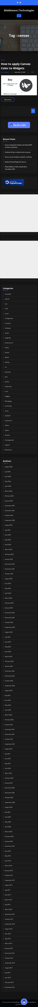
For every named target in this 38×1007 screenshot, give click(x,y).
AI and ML (8, 294)
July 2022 (7, 695)
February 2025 (9, 554)
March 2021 (8, 773)
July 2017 (7, 890)
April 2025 (8, 544)
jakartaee (8, 372)
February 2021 (9, 778)
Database (8, 328)
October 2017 (9, 875)
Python (3, 60)
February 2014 (9, 982)
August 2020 (8, 807)
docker (7, 333)
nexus (7, 411)
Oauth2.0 (7, 416)
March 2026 (8, 491)
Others (7, 425)
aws (6, 304)
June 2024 (8, 583)
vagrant (7, 445)
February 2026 (9, 496)
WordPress (17, 1002)
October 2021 (9, 739)
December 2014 (10, 953)
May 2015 (8, 939)
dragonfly (8, 338)
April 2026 (8, 486)
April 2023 (8, 651)
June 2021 (8, 758)
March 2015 (8, 943)
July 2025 (7, 530)
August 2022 (8, 690)
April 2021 (8, 768)
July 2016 (7, 904)
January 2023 (9, 666)
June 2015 (8, 934)
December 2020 (10, 788)
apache (7, 299)
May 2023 (8, 647)
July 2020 (7, 812)
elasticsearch (9, 343)
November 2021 (10, 734)
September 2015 (10, 924)
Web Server (8, 450)
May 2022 (8, 705)
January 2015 (9, 948)
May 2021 (8, 763)
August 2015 (8, 929)
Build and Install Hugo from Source (15, 162)
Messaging (8, 401)
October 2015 (9, 919)
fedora (7, 347)
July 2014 (7, 973)
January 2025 (9, 559)
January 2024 (9, 608)
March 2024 (8, 598)
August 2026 (8, 467)
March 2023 (8, 656)
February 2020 (9, 836)
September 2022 (10, 686)
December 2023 (10, 613)
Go (33, 111)
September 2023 (10, 627)
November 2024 (10, 569)
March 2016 (8, 909)
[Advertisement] (19, 213)
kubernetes (8, 386)
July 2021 (7, 754)
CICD (6, 309)
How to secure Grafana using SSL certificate (18, 157)
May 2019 (8, 856)
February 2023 (9, 661)
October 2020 (9, 797)
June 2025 (8, 535)
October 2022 (9, 681)
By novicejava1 (5, 72)
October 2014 (9, 958)
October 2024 (9, 574)
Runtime (7, 435)
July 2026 (7, 472)
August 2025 (8, 525)
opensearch (8, 420)
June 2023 (8, 642)
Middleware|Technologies (19, 10)
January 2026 (9, 501)
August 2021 (8, 749)
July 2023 (7, 637)
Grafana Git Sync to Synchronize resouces (18, 152)
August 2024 (8, 579)
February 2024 (9, 603)
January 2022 (9, 724)
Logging (7, 396)
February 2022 (9, 720)
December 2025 (10, 506)
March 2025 (8, 549)
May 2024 (8, 588)
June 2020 (8, 817)
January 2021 (9, 783)
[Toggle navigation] (19, 15)
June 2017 (8, 895)
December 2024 (10, 564)
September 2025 (10, 520)
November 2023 (10, 617)
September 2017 (10, 880)
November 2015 (10, 914)
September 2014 (10, 963)
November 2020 (10, 793)
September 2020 (10, 802)
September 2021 (10, 744)
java (6, 377)
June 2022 (8, 700)
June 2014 (8, 977)
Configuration (9, 318)
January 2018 (9, 870)
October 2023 (9, 622)
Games (7, 352)
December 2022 (10, 671)
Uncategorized (9, 440)
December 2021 (10, 729)
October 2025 (9, 515)
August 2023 (8, 632)
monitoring (8, 406)
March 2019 (8, 866)
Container (8, 323)
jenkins (7, 382)
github (7, 357)
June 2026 (8, 476)
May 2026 (8, 481)
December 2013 (10, 987)
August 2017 (8, 885)
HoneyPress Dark (30, 1002)
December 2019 (10, 846)
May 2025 (8, 540)
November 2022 (10, 676)
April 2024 (8, 593)
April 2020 (8, 827)
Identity (7, 362)
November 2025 (10, 510)
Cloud (6, 313)
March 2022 (8, 715)
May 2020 (8, 822)
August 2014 (8, 968)
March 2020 (8, 832)
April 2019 (8, 861)
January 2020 (9, 841)
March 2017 (8, 900)
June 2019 (8, 851)
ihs (6, 367)
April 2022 (8, 710)
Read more (8, 99)
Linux (6, 391)
